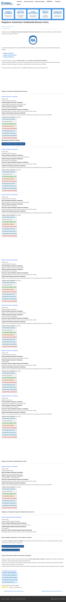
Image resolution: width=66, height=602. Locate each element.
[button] (8, 14)
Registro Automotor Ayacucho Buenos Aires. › (52, 591)
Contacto (12, 598)
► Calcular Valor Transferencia (9, 575)
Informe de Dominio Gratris (20, 598)
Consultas (57, 1)
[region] (33, 14)
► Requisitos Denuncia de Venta (9, 579)
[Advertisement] (33, 80)
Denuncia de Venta (28, 1)
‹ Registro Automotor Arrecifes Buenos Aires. (14, 591)
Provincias (19, 1)
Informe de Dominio (40, 1)
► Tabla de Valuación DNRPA (9, 572)
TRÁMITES (49, 1)
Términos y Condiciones (5, 598)
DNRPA (18, 4)
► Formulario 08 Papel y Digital (9, 577)
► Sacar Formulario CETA (8, 582)
